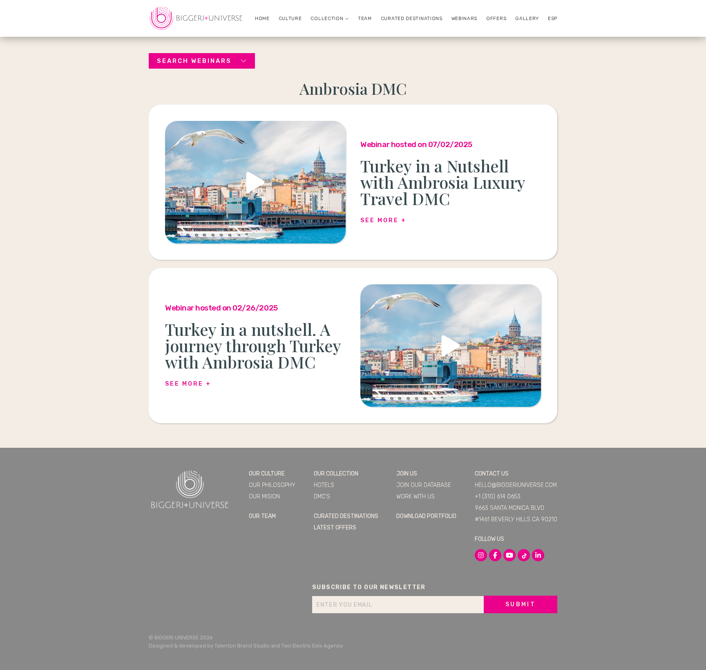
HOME (262, 18)
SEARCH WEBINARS (194, 61)
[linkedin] (538, 555)
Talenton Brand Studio (242, 646)
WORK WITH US (415, 496)
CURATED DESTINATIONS (411, 18)
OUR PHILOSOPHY (272, 485)
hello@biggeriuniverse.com (516, 485)
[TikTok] (524, 555)
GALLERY (527, 18)
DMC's (322, 496)
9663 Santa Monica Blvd (509, 508)
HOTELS (324, 485)
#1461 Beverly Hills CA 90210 (516, 519)
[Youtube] (509, 555)
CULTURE (290, 18)
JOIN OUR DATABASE (423, 485)
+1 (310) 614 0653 (498, 496)
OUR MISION (264, 496)
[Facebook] (495, 555)
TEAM (365, 18)
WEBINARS (464, 18)
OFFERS (496, 18)
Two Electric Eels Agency (312, 646)
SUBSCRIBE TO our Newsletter (369, 587)
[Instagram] (481, 555)
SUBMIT (520, 604)
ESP (552, 18)
